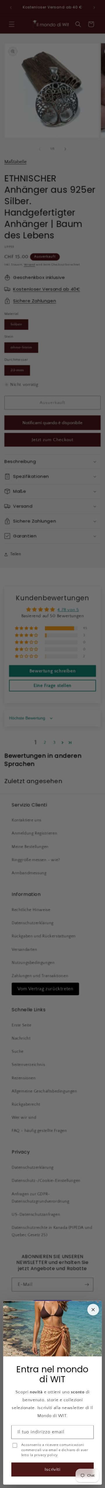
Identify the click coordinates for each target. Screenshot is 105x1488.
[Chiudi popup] (93, 1310)
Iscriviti (53, 1469)
